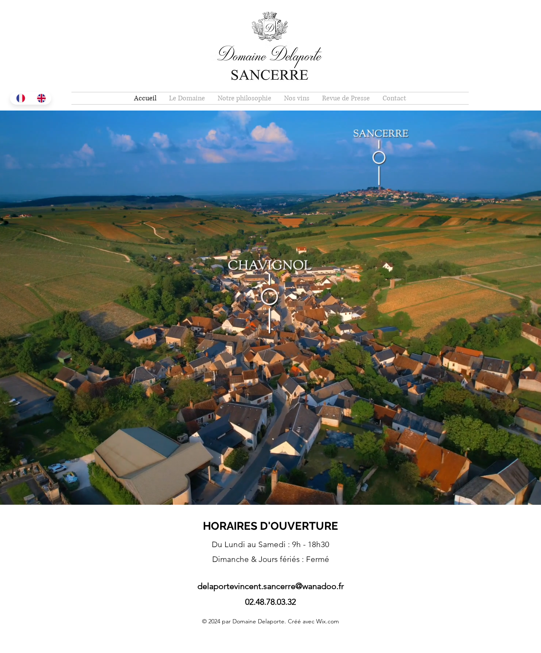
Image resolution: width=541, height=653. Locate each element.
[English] (40, 98)
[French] (20, 98)
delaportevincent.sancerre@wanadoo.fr (270, 586)
